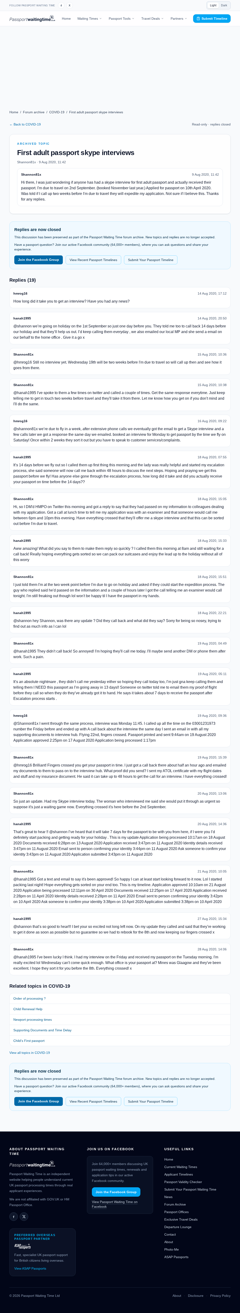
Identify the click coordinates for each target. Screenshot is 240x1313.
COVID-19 (56, 112)
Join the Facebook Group (38, 260)
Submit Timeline (214, 18)
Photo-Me (171, 1249)
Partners (177, 18)
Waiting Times (87, 18)
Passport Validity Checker (183, 1182)
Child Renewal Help (27, 1009)
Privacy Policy (220, 1296)
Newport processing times (32, 1019)
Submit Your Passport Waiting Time (190, 1189)
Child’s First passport (29, 1041)
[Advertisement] (120, 61)
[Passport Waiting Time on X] (24, 1216)
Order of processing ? (29, 998)
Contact (170, 1234)
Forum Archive (175, 1204)
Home (66, 18)
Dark (224, 5)
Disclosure (195, 1296)
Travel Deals (150, 18)
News (168, 1197)
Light (213, 5)
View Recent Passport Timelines (93, 260)
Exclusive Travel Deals (181, 1219)
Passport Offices (176, 1212)
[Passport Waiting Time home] (32, 18)
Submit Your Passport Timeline (150, 260)
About (168, 1242)
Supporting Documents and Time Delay (42, 1030)
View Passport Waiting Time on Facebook (115, 1204)
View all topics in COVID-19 (29, 1053)
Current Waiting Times (180, 1167)
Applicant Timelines (178, 1174)
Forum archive (34, 112)
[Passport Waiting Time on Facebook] (61, 5)
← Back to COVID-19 (25, 124)
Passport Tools (120, 18)
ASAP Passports (176, 1257)
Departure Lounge (177, 1227)
